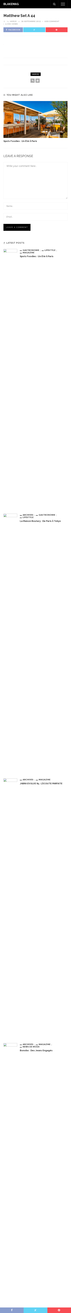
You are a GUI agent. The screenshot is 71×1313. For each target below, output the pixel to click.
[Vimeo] (38, 81)
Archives (28, 515)
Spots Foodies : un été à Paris (20, 141)
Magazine (28, 252)
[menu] (63, 4)
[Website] (33, 81)
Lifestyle (50, 250)
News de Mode (31, 1047)
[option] (35, 122)
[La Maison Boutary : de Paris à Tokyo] (10, 643)
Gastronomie (31, 250)
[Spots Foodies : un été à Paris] (35, 119)
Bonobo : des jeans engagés (36, 1050)
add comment (51, 21)
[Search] (54, 4)
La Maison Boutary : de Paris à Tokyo (40, 521)
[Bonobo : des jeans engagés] (10, 1172)
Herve (13, 21)
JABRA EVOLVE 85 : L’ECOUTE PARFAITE (41, 783)
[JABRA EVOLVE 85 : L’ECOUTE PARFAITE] (10, 908)
